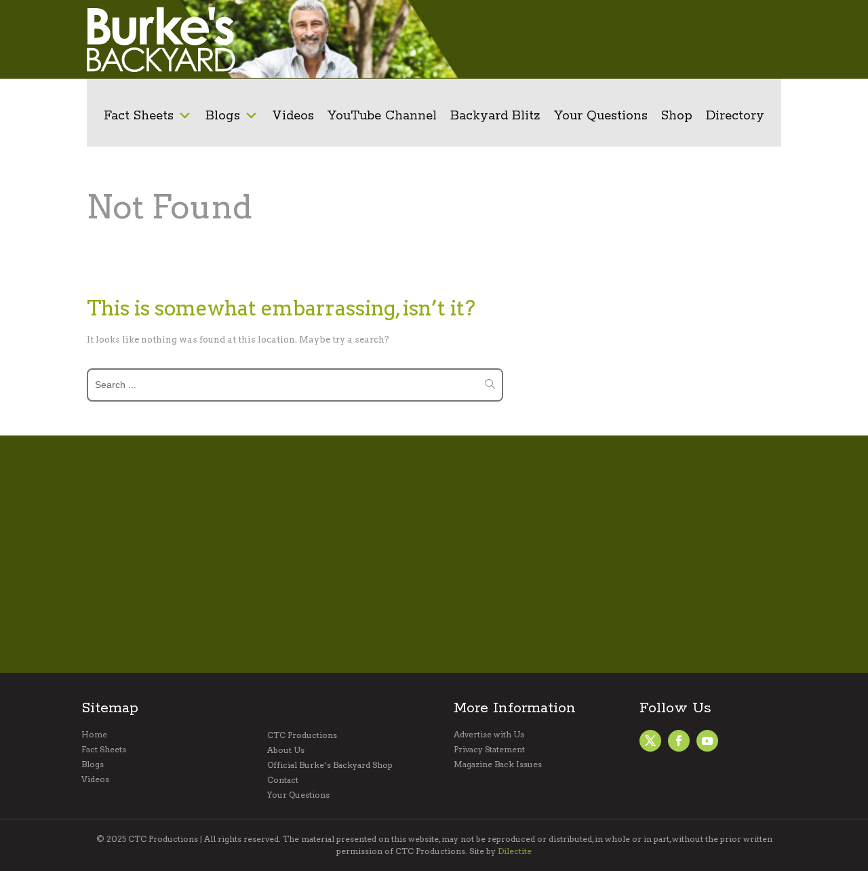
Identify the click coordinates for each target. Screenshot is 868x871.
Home (94, 734)
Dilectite (515, 851)
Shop (676, 116)
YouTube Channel (382, 116)
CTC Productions (302, 735)
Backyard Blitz (495, 116)
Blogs (222, 116)
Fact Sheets (139, 116)
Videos (293, 116)
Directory (735, 116)
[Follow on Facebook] (650, 741)
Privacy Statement (489, 749)
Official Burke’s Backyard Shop (330, 765)
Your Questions (601, 116)
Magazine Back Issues (498, 764)
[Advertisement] (607, 39)
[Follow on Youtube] (707, 741)
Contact (282, 780)
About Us (285, 750)
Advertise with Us (489, 734)
